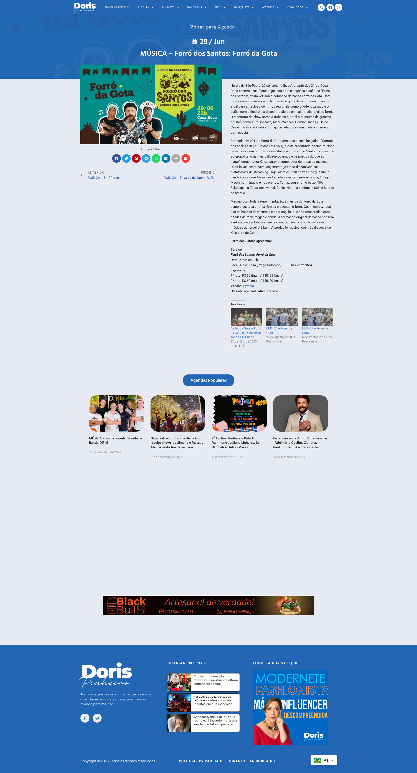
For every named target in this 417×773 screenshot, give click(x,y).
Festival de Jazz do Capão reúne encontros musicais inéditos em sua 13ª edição (213, 700)
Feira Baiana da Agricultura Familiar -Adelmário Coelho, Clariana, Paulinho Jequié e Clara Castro (300, 443)
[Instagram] (338, 7)
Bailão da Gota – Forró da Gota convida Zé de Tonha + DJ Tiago (246, 333)
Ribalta (143, 7)
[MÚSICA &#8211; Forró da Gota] (282, 317)
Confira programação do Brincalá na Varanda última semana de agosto (216, 680)
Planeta (168, 7)
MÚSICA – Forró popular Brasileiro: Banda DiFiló (116, 440)
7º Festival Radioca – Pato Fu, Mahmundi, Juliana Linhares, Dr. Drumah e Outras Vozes (236, 443)
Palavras (194, 7)
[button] (321, 7)
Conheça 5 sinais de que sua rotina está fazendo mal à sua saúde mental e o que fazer (215, 720)
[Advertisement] (208, 625)
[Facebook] (330, 7)
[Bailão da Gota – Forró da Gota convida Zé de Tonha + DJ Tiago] (246, 317)
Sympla (248, 286)
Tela (218, 7)
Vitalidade (295, 7)
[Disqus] (208, 529)
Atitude (268, 7)
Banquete (241, 7)
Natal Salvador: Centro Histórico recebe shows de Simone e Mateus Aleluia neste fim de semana (177, 443)
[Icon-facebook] (84, 718)
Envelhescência (117, 7)
